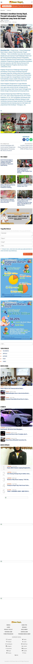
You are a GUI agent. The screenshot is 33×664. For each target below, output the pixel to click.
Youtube (25, 651)
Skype (9, 651)
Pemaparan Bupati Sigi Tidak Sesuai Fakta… (18, 485)
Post (4, 359)
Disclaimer (24, 629)
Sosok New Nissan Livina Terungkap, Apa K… (17, 434)
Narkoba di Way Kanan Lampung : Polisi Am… (18, 479)
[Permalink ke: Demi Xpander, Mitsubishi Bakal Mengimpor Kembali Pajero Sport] (16, 418)
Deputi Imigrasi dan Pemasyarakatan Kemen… (12, 388)
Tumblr (24, 642)
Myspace (25, 648)
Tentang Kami (8, 632)
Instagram (9, 646)
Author (5, 356)
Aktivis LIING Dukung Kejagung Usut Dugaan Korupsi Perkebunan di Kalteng (8, 186)
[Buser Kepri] (16, 3)
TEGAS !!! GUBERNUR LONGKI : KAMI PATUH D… (18, 491)
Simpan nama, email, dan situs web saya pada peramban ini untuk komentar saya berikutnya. (16, 250)
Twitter (24, 639)
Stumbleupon (9, 644)
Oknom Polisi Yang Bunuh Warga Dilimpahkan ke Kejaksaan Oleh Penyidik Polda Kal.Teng (24, 170)
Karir (8, 627)
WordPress (24, 644)
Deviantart (9, 648)
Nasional (9, 484)
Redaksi (24, 627)
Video (4, 361)
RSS (17, 655)
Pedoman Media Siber (24, 634)
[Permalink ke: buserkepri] (2, 22)
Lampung (9, 466)
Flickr (25, 653)
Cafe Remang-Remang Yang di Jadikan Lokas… (18, 473)
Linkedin (25, 646)
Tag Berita (6, 351)
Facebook (9, 639)
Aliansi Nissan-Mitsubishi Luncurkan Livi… (16, 440)
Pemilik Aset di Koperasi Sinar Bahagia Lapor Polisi (24, 185)
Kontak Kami (24, 632)
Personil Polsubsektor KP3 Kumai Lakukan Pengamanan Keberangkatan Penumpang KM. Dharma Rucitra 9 (8, 147)
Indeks (8, 625)
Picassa (9, 653)
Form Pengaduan (8, 634)
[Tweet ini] (27, 139)
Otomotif (3, 427)
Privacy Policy (8, 629)
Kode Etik (24, 625)
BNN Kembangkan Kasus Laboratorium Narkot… (17, 393)
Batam (2, 387)
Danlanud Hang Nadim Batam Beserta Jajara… (17, 399)
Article (5, 353)
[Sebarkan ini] (24, 139)
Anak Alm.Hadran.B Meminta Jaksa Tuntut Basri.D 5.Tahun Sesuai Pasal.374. (8, 201)
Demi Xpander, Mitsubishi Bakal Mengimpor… (12, 429)
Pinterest (9, 642)
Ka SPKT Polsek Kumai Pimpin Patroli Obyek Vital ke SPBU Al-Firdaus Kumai (25, 146)
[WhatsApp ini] (30, 139)
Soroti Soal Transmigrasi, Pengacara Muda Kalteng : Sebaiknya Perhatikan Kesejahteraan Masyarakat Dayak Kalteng (7, 162)
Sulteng (9, 490)
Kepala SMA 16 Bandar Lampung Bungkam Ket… (19, 467)
